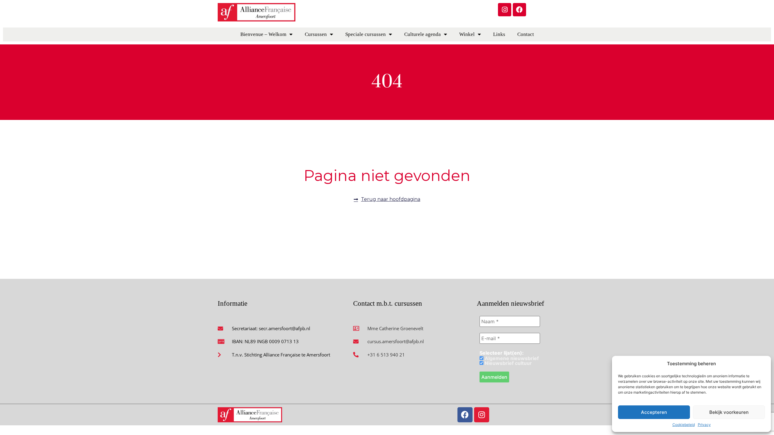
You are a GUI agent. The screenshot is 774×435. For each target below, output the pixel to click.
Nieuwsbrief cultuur (507, 363)
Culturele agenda (422, 34)
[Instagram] (504, 9)
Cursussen (316, 34)
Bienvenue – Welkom (263, 34)
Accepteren (654, 412)
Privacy (704, 424)
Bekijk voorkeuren (729, 412)
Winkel (467, 34)
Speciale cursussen (365, 34)
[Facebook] (519, 9)
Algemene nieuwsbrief (511, 358)
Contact (525, 34)
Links (499, 34)
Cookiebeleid (683, 424)
